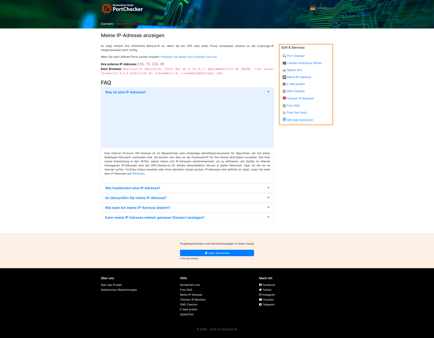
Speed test (294, 70)
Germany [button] (322, 8)
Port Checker (295, 56)
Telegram (268, 304)
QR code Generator (299, 119)
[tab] (187, 117)
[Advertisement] (187, 119)
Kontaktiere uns (190, 284)
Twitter (267, 289)
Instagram (268, 294)
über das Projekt (111, 284)
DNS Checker (295, 91)
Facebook (268, 284)
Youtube (268, 299)
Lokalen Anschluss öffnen (304, 63)
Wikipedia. (138, 173)
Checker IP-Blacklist (300, 98)
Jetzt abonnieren (218, 253)
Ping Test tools (296, 112)
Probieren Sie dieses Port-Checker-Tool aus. (189, 56)
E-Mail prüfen (295, 84)
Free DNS (293, 105)
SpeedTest (187, 314)
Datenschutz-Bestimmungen (119, 289)
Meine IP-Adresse (298, 77)
